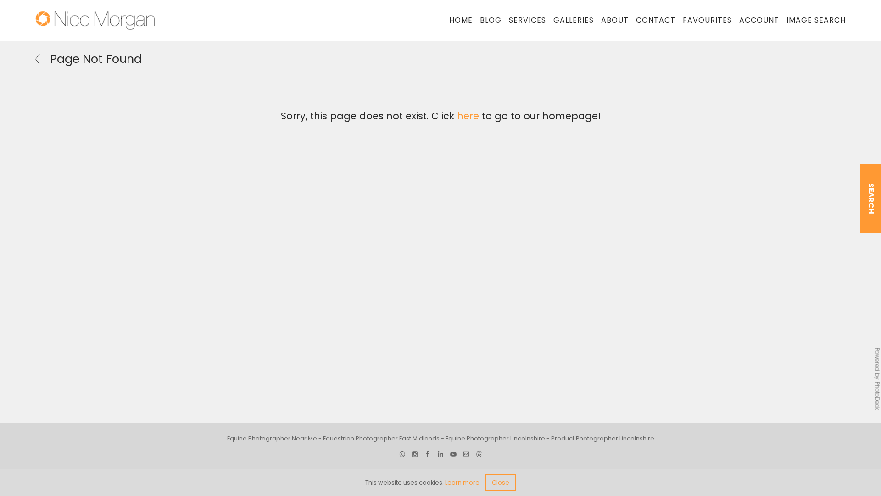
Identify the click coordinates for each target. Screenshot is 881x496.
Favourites (707, 20)
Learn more (462, 482)
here (468, 116)
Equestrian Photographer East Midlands (381, 438)
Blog (491, 20)
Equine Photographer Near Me (272, 438)
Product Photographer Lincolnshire (602, 438)
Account (759, 20)
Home (461, 20)
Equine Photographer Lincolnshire (495, 438)
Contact (655, 20)
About (615, 20)
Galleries (573, 20)
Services (527, 20)
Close (500, 482)
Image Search (816, 20)
